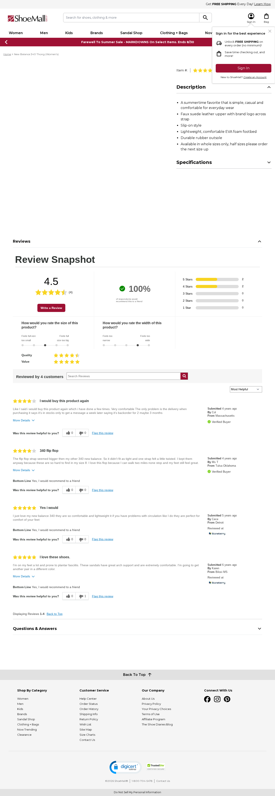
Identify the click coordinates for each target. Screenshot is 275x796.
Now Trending (27, 729)
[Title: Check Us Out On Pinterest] (227, 699)
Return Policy (88, 719)
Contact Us (87, 740)
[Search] (205, 17)
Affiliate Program (153, 719)
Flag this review (102, 433)
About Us (148, 698)
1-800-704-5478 (142, 780)
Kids (69, 33)
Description (191, 87)
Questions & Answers (35, 628)
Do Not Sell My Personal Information (137, 792)
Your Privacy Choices (156, 709)
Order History (88, 709)
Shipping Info (88, 714)
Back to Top (55, 614)
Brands (96, 33)
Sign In (243, 68)
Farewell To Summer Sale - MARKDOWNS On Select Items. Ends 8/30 (137, 42)
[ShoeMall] (27, 18)
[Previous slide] (6, 42)
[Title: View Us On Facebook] (207, 699)
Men (44, 33)
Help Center (88, 698)
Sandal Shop (131, 33)
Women (16, 33)
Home (7, 54)
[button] (126, 767)
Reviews (21, 241)
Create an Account (255, 77)
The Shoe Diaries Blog (157, 724)
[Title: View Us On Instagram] (217, 699)
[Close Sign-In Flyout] (269, 31)
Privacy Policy (151, 703)
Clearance (24, 734)
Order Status (88, 703)
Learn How (262, 4)
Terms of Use (151, 714)
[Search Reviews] (184, 376)
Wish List (85, 724)
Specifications (194, 162)
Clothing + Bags (174, 33)
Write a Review (51, 308)
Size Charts (87, 734)
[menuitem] (15, 33)
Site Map (85, 729)
